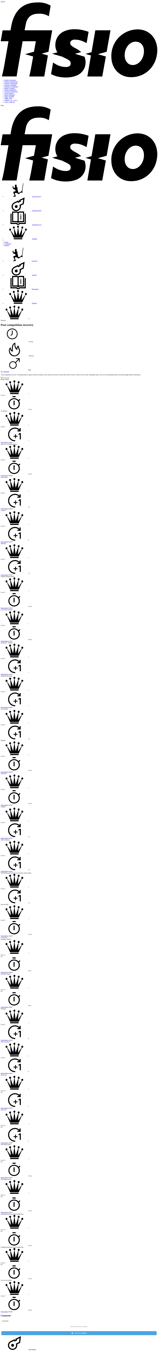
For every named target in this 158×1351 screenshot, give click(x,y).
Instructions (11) (37, 225)
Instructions (35, 289)
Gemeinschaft (13, 82)
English (6, 80)
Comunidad (12, 85)
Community (12, 80)
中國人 (6, 98)
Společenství (12, 90)
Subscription (4, 442)
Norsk (6, 93)
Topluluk (11, 96)
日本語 (6, 100)
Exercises (34, 261)
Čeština (6, 90)
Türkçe (6, 96)
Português (7, 86)
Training (34, 275)
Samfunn (11, 93)
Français (6, 83)
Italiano (6, 88)
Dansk (6, 95)
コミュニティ (13, 100)
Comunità (12, 88)
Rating (6, 242)
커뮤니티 (12, 102)
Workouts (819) (36, 210)
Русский (7, 91)
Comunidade (14, 86)
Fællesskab (12, 95)
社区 (10, 98)
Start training (32, 1349)
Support (6, 245)
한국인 (6, 102)
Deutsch (6, 82)
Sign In (3, 1)
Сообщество (14, 91)
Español (6, 85)
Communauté (13, 83)
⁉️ (5, 371)
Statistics (34, 239)
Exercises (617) (36, 196)
